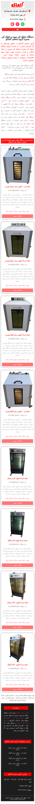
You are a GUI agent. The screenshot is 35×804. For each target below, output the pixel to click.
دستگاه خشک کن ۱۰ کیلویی (15, 718)
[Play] (12, 24)
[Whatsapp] (23, 24)
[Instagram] (17, 24)
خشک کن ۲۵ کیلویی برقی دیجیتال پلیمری (17, 261)
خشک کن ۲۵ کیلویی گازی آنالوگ (17, 540)
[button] (17, 29)
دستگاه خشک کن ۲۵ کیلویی (13, 104)
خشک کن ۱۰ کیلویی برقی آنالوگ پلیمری (17, 411)
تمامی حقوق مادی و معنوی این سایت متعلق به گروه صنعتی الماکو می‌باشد (17, 798)
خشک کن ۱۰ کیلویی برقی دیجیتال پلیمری (17, 186)
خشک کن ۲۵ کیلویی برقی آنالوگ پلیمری (17, 335)
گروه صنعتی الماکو (22, 713)
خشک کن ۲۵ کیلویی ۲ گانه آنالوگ (17, 664)
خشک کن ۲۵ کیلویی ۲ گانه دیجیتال (17, 602)
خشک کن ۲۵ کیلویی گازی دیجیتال (17, 478)
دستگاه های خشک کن (26, 117)
